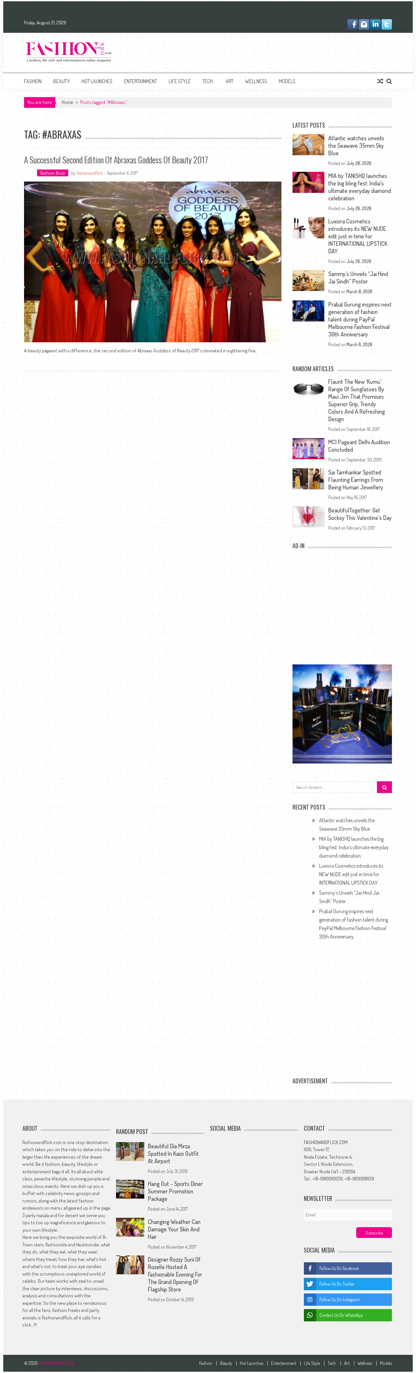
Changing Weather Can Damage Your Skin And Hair (174, 1229)
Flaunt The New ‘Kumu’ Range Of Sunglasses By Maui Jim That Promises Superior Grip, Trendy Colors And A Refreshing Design (356, 400)
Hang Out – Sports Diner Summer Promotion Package (175, 1191)
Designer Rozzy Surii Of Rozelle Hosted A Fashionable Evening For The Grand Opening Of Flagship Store (175, 1274)
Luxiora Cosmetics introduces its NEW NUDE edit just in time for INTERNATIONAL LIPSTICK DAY (357, 236)
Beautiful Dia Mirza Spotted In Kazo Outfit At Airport (173, 1153)
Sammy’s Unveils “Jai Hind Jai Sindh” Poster (358, 277)
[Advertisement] (273, 51)
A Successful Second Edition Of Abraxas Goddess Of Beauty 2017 (116, 159)
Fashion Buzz (52, 173)
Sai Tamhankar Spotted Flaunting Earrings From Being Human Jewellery (355, 480)
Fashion (33, 81)
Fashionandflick (89, 173)
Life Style (180, 81)
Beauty (61, 81)
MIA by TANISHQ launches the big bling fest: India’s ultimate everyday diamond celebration (359, 187)
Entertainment (140, 81)
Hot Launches (97, 81)
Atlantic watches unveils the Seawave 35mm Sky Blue (356, 145)
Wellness (256, 81)
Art (229, 81)
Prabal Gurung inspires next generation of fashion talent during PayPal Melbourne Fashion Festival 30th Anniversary (360, 319)
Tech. (208, 81)
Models (287, 81)
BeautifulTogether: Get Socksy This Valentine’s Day (360, 514)
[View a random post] (380, 81)
